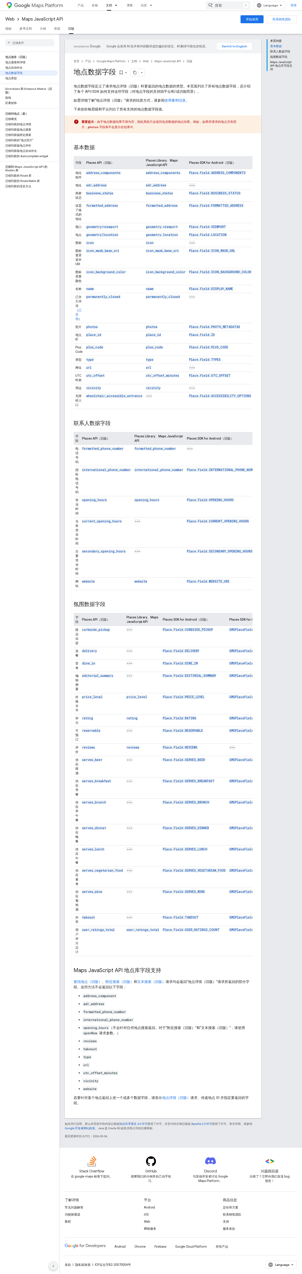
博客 (130, 5)
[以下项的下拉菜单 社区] (152, 5)
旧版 (71, 29)
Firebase (160, 1246)
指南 (8, 29)
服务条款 (229, 1228)
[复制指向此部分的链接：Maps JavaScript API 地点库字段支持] (165, 970)
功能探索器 (72, 1214)
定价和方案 (230, 1207)
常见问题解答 (74, 1207)
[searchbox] (29, 42)
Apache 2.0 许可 (201, 1123)
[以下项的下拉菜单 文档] (117, 5)
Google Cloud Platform (191, 1246)
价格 (95, 5)
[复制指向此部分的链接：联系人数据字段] (115, 423)
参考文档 (25, 29)
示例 (43, 29)
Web (10, 19)
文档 (109, 5)
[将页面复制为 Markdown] (135, 72)
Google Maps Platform (111, 61)
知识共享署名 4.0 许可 (133, 1123)
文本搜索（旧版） (151, 982)
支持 (226, 1221)
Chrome (140, 1246)
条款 (68, 1264)
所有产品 (222, 1246)
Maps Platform (47, 5)
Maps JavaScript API (42, 19)
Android (149, 1207)
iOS (146, 1214)
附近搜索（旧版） (119, 982)
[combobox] (228, 5)
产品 (81, 5)
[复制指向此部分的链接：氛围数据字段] (109, 604)
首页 (76, 61)
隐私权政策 (83, 1264)
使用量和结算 (175, 100)
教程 (68, 1221)
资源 (57, 29)
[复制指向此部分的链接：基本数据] (99, 148)
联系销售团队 (282, 19)
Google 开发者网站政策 (80, 1128)
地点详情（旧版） (176, 1098)
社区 (144, 5)
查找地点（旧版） (88, 982)
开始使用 (252, 19)
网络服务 (150, 1228)
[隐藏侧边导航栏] (53, 1266)
